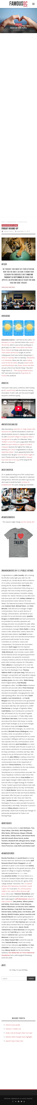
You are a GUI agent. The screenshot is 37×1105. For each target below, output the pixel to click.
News (15, 225)
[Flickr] (15, 1101)
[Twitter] (21, 1101)
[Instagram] (18, 1101)
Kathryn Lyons (8, 231)
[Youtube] (24, 1101)
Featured (18, 24)
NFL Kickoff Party (9, 390)
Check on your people (18, 27)
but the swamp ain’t (27, 522)
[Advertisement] (19, 998)
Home (3, 222)
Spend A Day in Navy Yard (14, 1041)
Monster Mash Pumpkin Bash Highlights (19, 1037)
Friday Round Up (11, 222)
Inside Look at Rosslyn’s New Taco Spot (19, 1033)
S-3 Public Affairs (25, 570)
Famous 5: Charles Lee (13, 1029)
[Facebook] (13, 1101)
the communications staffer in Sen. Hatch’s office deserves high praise (16, 891)
